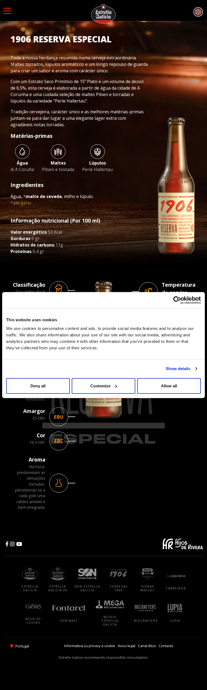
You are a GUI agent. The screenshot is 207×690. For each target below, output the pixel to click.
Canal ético (147, 646)
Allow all (169, 385)
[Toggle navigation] (7, 10)
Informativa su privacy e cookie (89, 646)
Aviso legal (126, 646)
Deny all (38, 385)
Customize (100, 385)
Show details (178, 368)
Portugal (22, 646)
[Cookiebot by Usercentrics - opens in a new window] (177, 300)
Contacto (166, 646)
